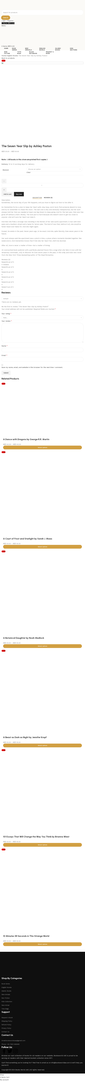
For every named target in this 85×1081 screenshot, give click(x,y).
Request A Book (7, 1017)
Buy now (19, 194)
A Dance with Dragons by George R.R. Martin (26, 439)
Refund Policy (6, 1024)
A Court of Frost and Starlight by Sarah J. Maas (27, 538)
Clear (29, 172)
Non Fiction (6, 998)
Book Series (6, 984)
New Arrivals (6, 994)
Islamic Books (6, 991)
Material (6, 170)
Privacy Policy (6, 1028)
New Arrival (5, 1005)
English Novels (12, 56)
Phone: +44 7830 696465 (10, 1044)
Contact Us (5, 1032)
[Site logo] (12, 5)
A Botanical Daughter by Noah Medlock (23, 638)
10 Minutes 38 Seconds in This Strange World (26, 936)
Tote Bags (5, 1009)
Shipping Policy (7, 1021)
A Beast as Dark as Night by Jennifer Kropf (25, 737)
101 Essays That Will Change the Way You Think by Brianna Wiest (36, 836)
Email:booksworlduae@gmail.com (13, 1040)
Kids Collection (7, 1001)
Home (4, 56)
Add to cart (7, 194)
